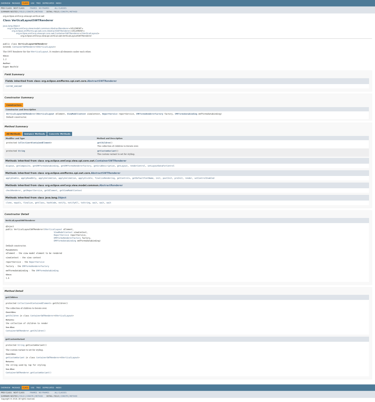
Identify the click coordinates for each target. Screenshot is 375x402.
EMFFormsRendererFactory (149, 114)
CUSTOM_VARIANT (14, 86)
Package (16, 3)
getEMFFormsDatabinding (45, 166)
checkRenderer (13, 190)
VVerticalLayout (89, 33)
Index (58, 3)
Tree (38, 3)
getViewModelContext (71, 190)
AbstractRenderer (111, 185)
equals (17, 203)
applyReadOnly (28, 178)
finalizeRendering (105, 178)
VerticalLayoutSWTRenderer (20, 114)
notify (61, 203)
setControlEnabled (204, 178)
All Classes (61, 8)
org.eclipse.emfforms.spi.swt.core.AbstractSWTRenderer (41, 31)
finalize (28, 203)
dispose (10, 166)
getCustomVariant (106, 151)
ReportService (109, 114)
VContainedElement (41, 143)
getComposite (23, 166)
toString (85, 203)
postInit (167, 178)
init (158, 178)
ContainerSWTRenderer (24, 47)
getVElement (50, 190)
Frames (33, 8)
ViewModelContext (76, 114)
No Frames (44, 8)
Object (62, 197)
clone (9, 203)
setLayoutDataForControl (161, 166)
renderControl (137, 166)
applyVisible (85, 178)
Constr (29, 12)
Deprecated (48, 3)
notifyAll (73, 203)
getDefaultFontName (142, 178)
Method (39, 12)
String (21, 151)
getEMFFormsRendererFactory (76, 166)
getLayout (122, 166)
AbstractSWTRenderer (102, 81)
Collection (24, 143)
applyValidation (47, 178)
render (188, 178)
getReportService (32, 190)
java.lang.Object (11, 26)
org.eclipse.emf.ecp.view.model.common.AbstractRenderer (38, 28)
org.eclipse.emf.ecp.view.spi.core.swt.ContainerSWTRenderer (48, 33)
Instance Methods (34, 134)
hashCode (51, 203)
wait (94, 203)
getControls (123, 178)
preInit (178, 178)
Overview (5, 3)
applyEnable (12, 178)
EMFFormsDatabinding (186, 114)
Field (21, 12)
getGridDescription (104, 166)
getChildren (103, 143)
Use (32, 3)
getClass (39, 203)
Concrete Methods (59, 134)
